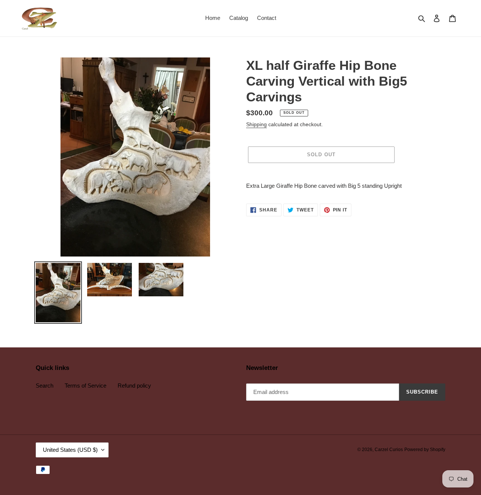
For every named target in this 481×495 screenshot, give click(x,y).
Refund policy (134, 385)
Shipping (256, 124)
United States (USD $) (70, 450)
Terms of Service (85, 385)
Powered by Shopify (424, 449)
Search (44, 385)
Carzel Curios (389, 449)
